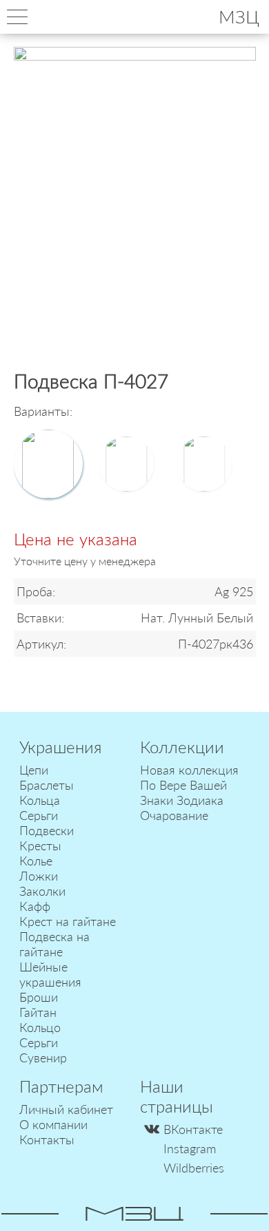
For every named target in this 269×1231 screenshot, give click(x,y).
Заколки (42, 890)
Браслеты (46, 784)
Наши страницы (176, 1096)
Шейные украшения (50, 974)
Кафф (34, 906)
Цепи (33, 769)
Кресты (40, 845)
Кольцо (40, 1027)
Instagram (189, 1148)
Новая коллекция (189, 769)
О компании (53, 1124)
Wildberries (193, 1167)
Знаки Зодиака (181, 800)
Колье (35, 860)
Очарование (174, 815)
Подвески (46, 830)
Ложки (38, 875)
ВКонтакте (193, 1129)
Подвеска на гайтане (54, 944)
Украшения (60, 747)
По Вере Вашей (183, 784)
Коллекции (182, 747)
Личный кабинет (66, 1109)
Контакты (46, 1139)
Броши (38, 996)
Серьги (38, 815)
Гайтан (38, 1012)
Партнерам (61, 1086)
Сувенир (43, 1057)
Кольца (39, 800)
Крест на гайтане (67, 921)
